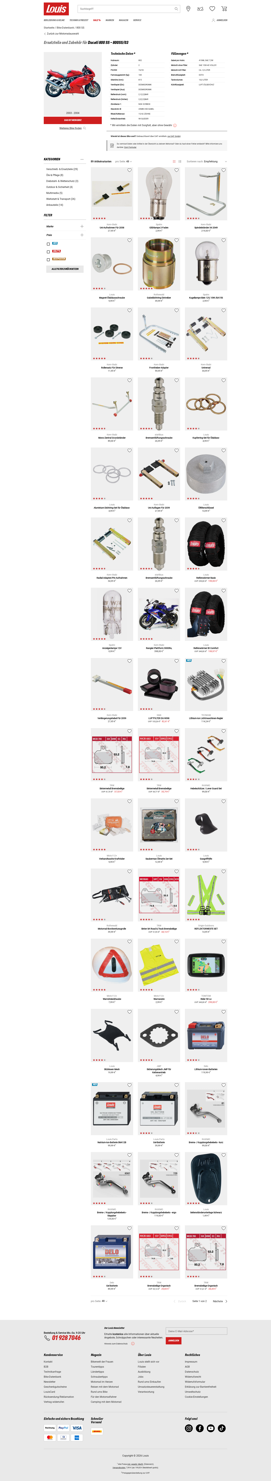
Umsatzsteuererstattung (151, 1386)
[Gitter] (174, 161)
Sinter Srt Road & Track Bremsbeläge (159, 928)
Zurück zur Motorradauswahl (62, 33)
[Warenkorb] (224, 8)
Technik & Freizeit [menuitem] (78, 20)
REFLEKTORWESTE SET (206, 928)
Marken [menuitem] (110, 20)
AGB (187, 1366)
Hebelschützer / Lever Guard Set (206, 788)
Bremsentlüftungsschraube (159, 438)
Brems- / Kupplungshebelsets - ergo (159, 1212)
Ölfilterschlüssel (206, 507)
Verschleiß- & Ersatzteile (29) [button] (62, 169)
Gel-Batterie (159, 1142)
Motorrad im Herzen (102, 1381)
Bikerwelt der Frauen (102, 1361)
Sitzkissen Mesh (112, 1069)
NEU (55, 243)
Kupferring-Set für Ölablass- (206, 438)
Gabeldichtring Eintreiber (159, 297)
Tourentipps (97, 1366)
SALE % (56, 251)
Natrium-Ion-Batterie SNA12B (112, 1142)
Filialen (142, 1366)
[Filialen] (188, 8)
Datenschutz (192, 1371)
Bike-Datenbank (52, 1376)
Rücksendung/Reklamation (59, 1396)
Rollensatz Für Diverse (112, 367)
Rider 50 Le (206, 999)
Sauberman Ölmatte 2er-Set (159, 859)
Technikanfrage (52, 1371)
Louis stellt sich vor (148, 1361)
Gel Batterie (112, 1285)
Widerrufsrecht (193, 1376)
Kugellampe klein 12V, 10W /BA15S (206, 297)
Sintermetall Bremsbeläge (112, 788)
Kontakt (48, 1361)
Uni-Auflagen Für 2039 (159, 507)
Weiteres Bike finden (70, 128)
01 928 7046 (66, 1338)
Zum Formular (130, 147)
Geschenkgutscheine (55, 1386)
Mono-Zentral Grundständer (112, 438)
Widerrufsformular (195, 1381)
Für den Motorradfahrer (104, 1396)
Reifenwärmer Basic (206, 578)
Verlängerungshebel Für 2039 (112, 718)
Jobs (140, 1376)
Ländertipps (97, 1371)
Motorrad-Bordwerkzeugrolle (112, 928)
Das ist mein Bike (72, 120)
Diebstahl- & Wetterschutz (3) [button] (62, 181)
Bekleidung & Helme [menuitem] (54, 20)
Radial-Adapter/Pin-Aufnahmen (112, 578)
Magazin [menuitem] (123, 20)
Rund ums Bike (99, 1391)
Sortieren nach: (195, 161)
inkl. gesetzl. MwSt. (135, 1464)
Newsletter (49, 1381)
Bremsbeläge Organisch (159, 1285)
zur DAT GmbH (174, 136)
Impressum (191, 1361)
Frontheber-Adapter (159, 367)
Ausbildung (144, 1371)
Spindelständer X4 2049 (206, 227)
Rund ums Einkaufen (149, 1381)
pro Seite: (120, 161)
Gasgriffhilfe (206, 859)
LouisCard (49, 1391)
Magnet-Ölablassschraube (112, 297)
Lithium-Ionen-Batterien (206, 1069)
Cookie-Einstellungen (196, 1396)
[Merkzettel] (212, 8)
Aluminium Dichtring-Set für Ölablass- (112, 507)
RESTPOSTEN (59, 259)
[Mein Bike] (200, 8)
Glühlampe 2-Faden (158, 227)
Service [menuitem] (137, 20)
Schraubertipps (99, 1376)
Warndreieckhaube (112, 999)
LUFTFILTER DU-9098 (159, 718)
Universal (206, 367)
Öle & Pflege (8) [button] (54, 175)
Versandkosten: (119, 1468)
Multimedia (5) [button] (54, 193)
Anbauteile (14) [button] (54, 204)
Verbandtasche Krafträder (112, 859)
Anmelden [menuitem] (222, 20)
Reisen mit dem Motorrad (105, 1386)
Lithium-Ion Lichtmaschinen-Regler (206, 718)
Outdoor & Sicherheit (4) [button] (59, 187)
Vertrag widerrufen (54, 1401)
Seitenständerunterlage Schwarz (206, 1212)
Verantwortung (146, 1391)
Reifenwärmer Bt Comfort (206, 648)
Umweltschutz (193, 1391)
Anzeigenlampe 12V (112, 648)
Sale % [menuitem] (97, 20)
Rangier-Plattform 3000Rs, (159, 648)
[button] (176, 8)
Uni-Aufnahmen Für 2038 (112, 227)
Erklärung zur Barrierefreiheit (200, 1386)
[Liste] (180, 161)
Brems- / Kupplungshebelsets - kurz (206, 1142)
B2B (46, 1366)
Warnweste (159, 999)
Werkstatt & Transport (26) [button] (60, 198)
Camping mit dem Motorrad (106, 1401)
